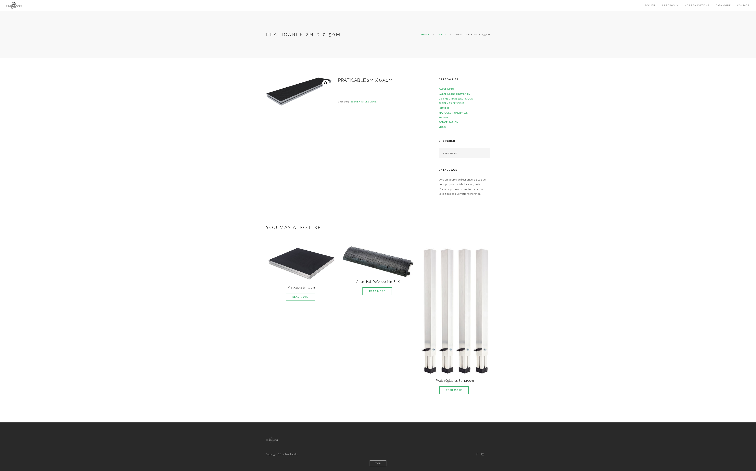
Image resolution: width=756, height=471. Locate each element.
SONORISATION (448, 122)
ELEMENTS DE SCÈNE (363, 101)
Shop (443, 34)
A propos (668, 5)
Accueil (650, 5)
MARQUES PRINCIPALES (453, 112)
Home (425, 34)
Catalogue (723, 5)
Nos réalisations (697, 5)
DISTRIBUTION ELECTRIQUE (456, 98)
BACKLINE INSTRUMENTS (454, 94)
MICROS (443, 117)
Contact (743, 5)
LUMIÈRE (444, 108)
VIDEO (442, 127)
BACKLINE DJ (446, 89)
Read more (300, 297)
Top (378, 463)
